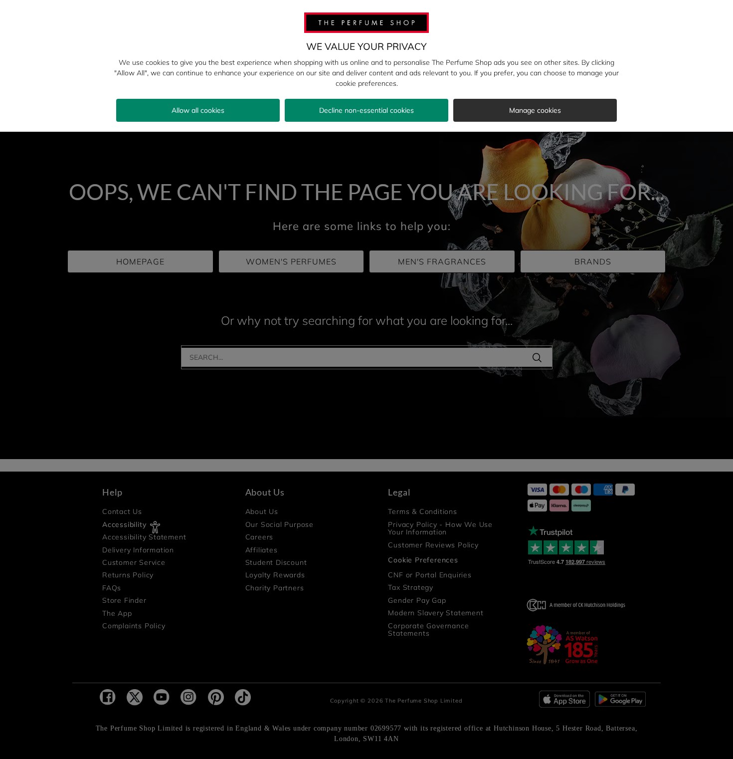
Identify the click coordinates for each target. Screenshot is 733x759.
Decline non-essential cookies (366, 110)
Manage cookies (535, 110)
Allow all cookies (198, 110)
